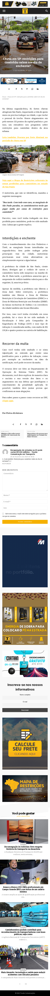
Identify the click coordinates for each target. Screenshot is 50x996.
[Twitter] (21, 89)
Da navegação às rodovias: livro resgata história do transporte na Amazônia (23, 848)
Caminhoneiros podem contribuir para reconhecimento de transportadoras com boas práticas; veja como (23, 932)
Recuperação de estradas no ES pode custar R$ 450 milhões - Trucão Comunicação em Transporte (26, 452)
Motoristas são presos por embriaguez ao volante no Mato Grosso (37, 435)
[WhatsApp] (32, 89)
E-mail (25, 702)
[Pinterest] (27, 89)
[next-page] (25, 984)
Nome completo (25, 695)
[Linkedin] (37, 89)
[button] (4, 11)
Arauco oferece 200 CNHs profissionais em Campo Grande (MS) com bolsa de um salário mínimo (23, 889)
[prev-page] (20, 984)
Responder (6, 464)
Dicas (23, 54)
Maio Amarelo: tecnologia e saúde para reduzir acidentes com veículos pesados (23, 973)
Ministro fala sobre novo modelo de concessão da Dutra (10, 435)
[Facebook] (16, 89)
